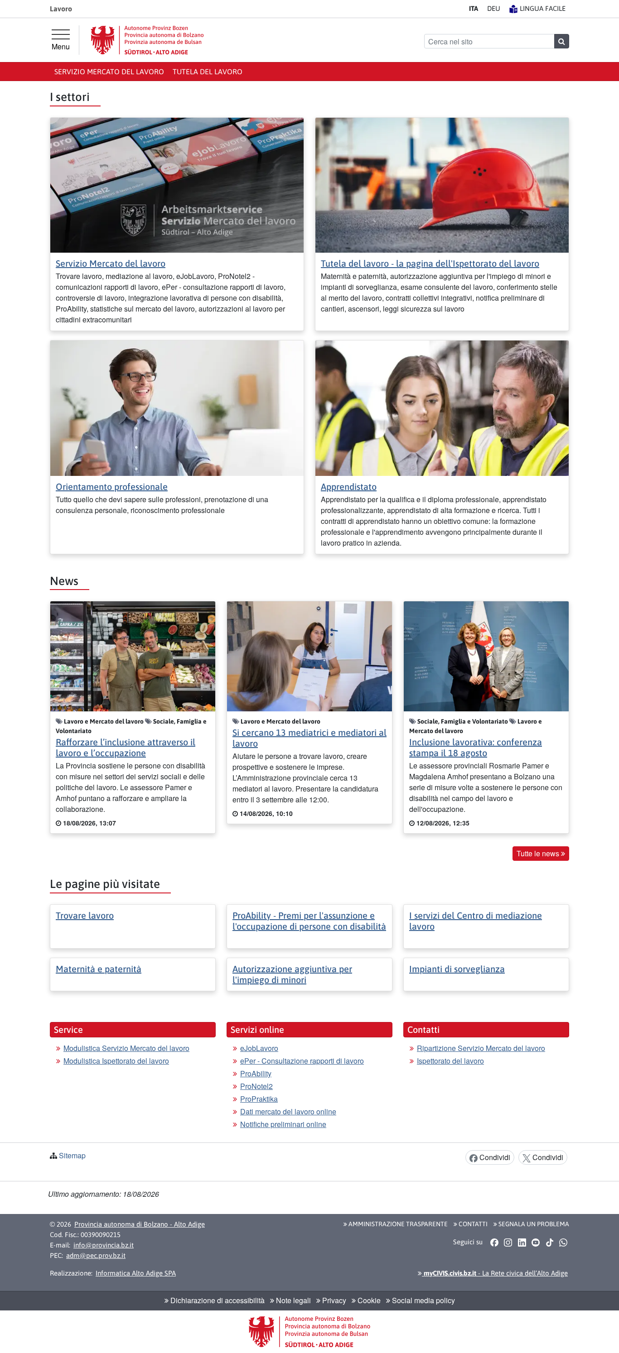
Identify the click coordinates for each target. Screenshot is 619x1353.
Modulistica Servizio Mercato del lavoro (126, 1048)
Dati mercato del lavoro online (288, 1111)
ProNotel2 (256, 1086)
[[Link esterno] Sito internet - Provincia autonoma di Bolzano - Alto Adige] (147, 40)
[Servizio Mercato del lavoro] (177, 184)
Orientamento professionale (112, 486)
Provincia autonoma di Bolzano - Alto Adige (139, 1224)
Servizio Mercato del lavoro (109, 71)
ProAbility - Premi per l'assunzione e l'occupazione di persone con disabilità (309, 920)
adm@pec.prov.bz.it (96, 1255)
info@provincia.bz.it (103, 1245)
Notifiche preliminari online (283, 1124)
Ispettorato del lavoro (450, 1061)
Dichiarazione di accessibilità (217, 1300)
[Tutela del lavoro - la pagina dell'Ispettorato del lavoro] (442, 184)
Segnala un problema (533, 1224)
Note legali (292, 1300)
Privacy (333, 1300)
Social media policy (422, 1300)
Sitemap (72, 1155)
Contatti (472, 1224)
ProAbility (255, 1073)
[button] (494, 1242)
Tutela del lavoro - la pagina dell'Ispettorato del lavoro (430, 263)
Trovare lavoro (85, 915)
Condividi (494, 1157)
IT (473, 8)
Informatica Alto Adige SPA (136, 1273)
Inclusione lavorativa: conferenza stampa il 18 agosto (475, 747)
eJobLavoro (259, 1048)
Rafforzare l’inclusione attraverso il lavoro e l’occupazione (125, 747)
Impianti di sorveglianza (457, 969)
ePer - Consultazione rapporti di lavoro (302, 1061)
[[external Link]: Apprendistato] (442, 407)
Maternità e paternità (98, 969)
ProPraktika (259, 1099)
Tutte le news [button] (539, 853)
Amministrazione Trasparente (397, 1224)
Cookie (368, 1300)
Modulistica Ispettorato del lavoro (116, 1061)
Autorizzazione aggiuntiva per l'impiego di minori (292, 974)
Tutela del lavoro (207, 71)
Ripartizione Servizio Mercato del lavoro (481, 1048)
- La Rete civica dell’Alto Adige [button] (495, 1273)
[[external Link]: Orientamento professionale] (177, 407)
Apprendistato (349, 486)
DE (493, 8)
